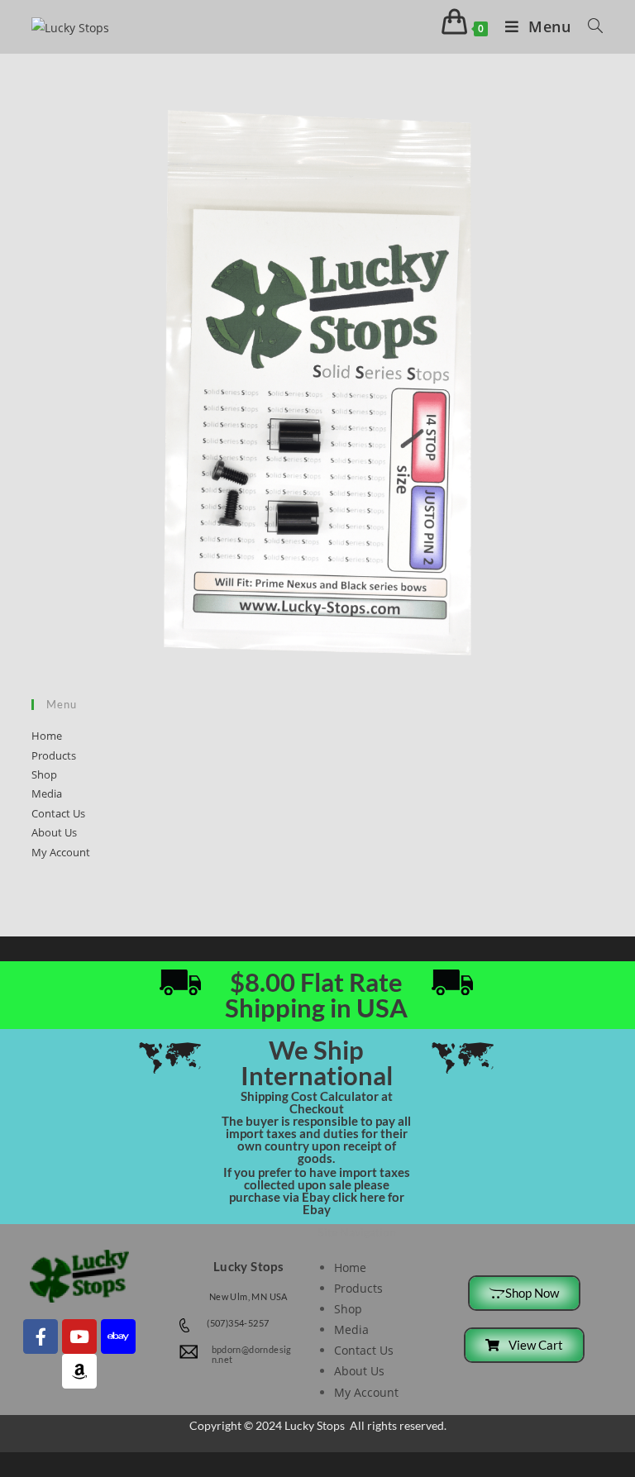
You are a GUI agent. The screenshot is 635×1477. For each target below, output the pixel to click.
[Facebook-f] (40, 1336)
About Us (54, 832)
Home (46, 735)
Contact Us (58, 813)
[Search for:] (589, 26)
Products (53, 755)
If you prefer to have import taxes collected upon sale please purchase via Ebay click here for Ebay (316, 1191)
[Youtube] (79, 1336)
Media (46, 793)
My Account (60, 852)
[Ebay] (118, 1336)
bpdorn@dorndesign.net (252, 1354)
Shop (44, 774)
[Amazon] (79, 1371)
